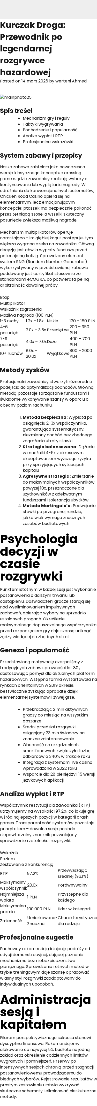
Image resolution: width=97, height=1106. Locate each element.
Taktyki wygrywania (43, 124)
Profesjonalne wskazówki (48, 142)
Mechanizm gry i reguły (46, 118)
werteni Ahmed (71, 81)
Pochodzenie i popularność (50, 130)
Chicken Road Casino (21, 196)
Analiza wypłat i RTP (43, 136)
